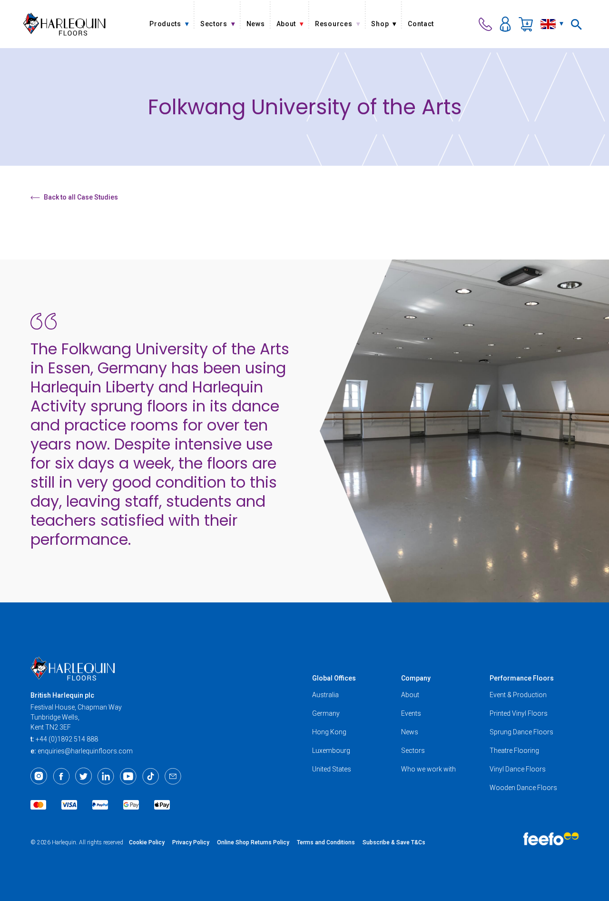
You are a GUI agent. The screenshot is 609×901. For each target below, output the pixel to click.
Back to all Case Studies (81, 197)
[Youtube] (128, 776)
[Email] (173, 776)
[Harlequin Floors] (64, 24)
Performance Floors (522, 678)
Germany (326, 713)
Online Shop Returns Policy (253, 842)
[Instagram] (38, 776)
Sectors (413, 750)
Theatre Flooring (514, 750)
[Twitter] (83, 776)
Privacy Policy (190, 842)
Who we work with (428, 769)
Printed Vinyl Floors (519, 713)
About (410, 695)
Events (411, 713)
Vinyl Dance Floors (518, 769)
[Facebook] (61, 776)
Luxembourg (331, 750)
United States (331, 769)
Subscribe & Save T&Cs (394, 842)
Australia (325, 695)
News (409, 732)
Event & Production (518, 695)
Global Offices (334, 678)
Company (416, 678)
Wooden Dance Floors (523, 787)
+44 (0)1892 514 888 (67, 739)
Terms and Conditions (326, 842)
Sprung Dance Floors (521, 732)
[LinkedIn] (106, 776)
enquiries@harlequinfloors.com (85, 751)
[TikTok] (150, 776)
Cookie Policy (147, 842)
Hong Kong (329, 732)
